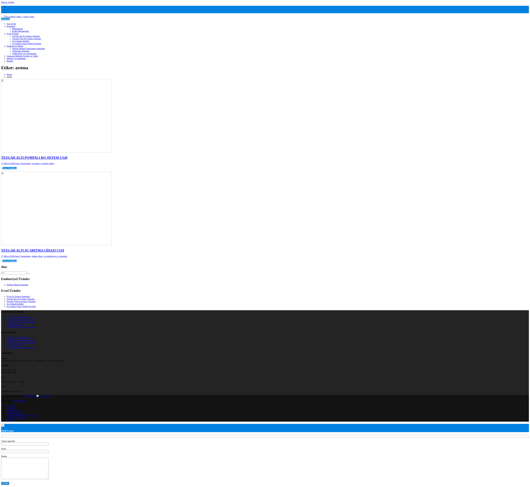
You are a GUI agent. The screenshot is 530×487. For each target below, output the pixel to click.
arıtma (28, 163)
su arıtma (35, 163)
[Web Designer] (43, 396)
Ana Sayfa (11, 24)
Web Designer (30, 396)
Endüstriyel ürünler (15, 46)
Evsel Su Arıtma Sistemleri (18, 296)
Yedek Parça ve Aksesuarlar (24, 53)
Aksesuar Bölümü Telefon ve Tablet (22, 56)
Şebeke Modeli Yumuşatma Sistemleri (28, 48)
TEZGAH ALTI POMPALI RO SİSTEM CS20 (34, 157)
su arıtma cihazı (47, 163)
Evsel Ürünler (13, 34)
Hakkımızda (17, 29)
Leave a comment (59, 256)
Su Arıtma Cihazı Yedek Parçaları (26, 43)
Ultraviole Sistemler (20, 51)
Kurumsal (11, 26)
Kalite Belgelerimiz (20, 31)
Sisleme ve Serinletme (16, 58)
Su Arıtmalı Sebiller (20, 41)
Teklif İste (5, 19)
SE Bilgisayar (19, 401)
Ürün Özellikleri (9, 168)
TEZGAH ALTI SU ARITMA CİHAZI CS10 (32, 250)
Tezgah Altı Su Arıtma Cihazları (26, 36)
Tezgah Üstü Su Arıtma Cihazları (26, 39)
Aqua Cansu (19, 163)
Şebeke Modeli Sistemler (17, 285)
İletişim (10, 61)
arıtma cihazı (37, 256)
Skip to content (7, 2)
